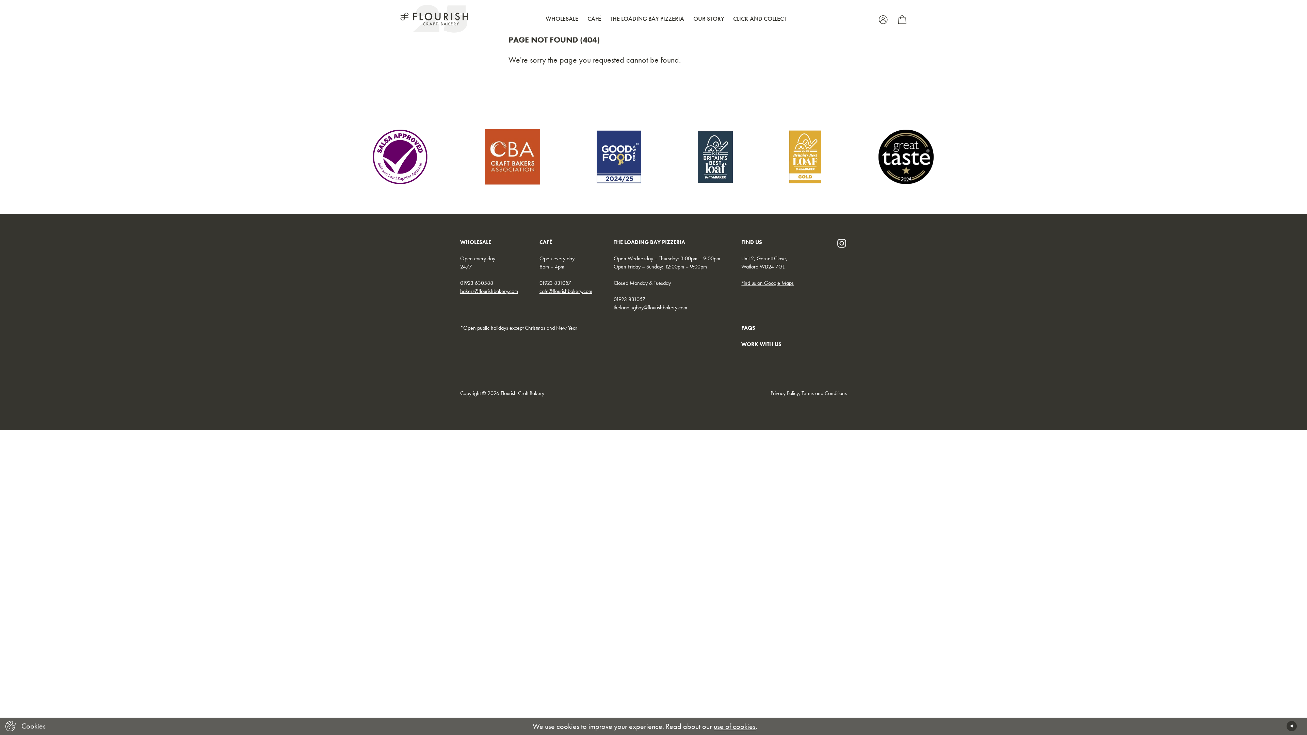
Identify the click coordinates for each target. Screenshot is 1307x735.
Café (594, 18)
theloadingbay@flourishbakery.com (650, 307)
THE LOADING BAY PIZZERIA (649, 242)
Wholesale (562, 18)
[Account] (884, 18)
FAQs (748, 327)
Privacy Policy (785, 393)
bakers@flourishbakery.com (489, 291)
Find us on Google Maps (767, 283)
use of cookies (735, 726)
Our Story (708, 18)
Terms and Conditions (824, 393)
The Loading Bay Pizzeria (647, 18)
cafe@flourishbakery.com (565, 291)
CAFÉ (545, 242)
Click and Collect (760, 18)
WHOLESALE (475, 242)
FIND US (751, 242)
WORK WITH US (761, 344)
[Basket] (902, 18)
